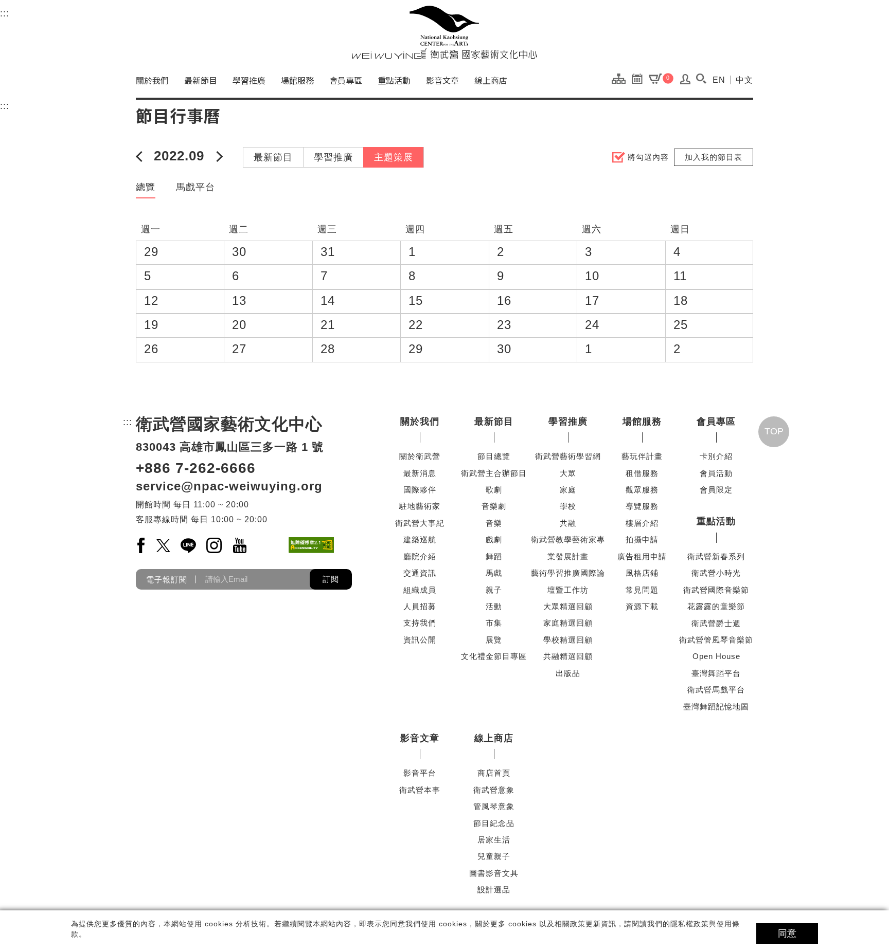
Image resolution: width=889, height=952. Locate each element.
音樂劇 (494, 506)
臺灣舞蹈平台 (716, 673)
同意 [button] (787, 933)
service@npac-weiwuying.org (229, 486)
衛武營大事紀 (419, 523)
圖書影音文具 (494, 873)
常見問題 (642, 589)
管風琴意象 (493, 806)
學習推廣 (249, 80)
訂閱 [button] (331, 579)
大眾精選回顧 (568, 606)
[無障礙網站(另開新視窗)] (311, 545)
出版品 (568, 673)
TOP (774, 431)
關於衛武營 (419, 456)
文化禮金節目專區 (494, 656)
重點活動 (394, 80)
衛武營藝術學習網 (568, 456)
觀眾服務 (642, 489)
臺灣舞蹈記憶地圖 (716, 706)
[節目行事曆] (640, 78)
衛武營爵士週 (716, 623)
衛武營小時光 (716, 573)
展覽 (494, 639)
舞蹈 (494, 556)
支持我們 (419, 622)
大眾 (568, 473)
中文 (744, 80)
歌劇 (494, 489)
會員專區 (345, 80)
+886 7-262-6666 (196, 468)
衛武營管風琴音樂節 (716, 639)
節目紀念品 (493, 823)
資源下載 (642, 606)
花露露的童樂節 (716, 606)
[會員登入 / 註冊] (685, 82)
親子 (494, 589)
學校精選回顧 (568, 639)
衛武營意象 (493, 789)
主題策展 (393, 157)
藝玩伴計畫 (642, 456)
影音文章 (442, 80)
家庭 (568, 489)
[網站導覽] (621, 78)
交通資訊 (419, 573)
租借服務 (642, 473)
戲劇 (494, 539)
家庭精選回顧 (568, 622)
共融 (568, 523)
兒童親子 (493, 856)
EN (719, 80)
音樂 (494, 523)
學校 (568, 506)
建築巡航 (419, 539)
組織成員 (419, 589)
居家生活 (493, 839)
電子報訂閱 (166, 579)
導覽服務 (642, 506)
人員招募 (419, 606)
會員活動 (716, 473)
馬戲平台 (195, 187)
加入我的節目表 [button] (713, 157)
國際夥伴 (419, 489)
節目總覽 (493, 456)
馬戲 (494, 573)
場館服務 (297, 80)
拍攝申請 (642, 539)
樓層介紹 (642, 523)
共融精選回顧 (568, 656)
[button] (701, 79)
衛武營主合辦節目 (494, 473)
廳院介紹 (419, 556)
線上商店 (490, 80)
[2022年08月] (141, 156)
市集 (494, 622)
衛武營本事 (419, 789)
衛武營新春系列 (716, 556)
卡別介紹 (716, 456)
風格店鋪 (642, 573)
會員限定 (716, 489)
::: (4, 13)
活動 (494, 606)
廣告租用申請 (642, 556)
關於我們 (152, 80)
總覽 (145, 187)
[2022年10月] (217, 156)
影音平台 (419, 772)
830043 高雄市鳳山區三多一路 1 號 (230, 447)
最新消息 (419, 473)
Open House (716, 656)
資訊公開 (419, 639)
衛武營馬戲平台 (716, 689)
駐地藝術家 (419, 506)
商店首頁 (493, 772)
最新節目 (200, 80)
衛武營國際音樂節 (716, 589)
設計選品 (493, 889)
